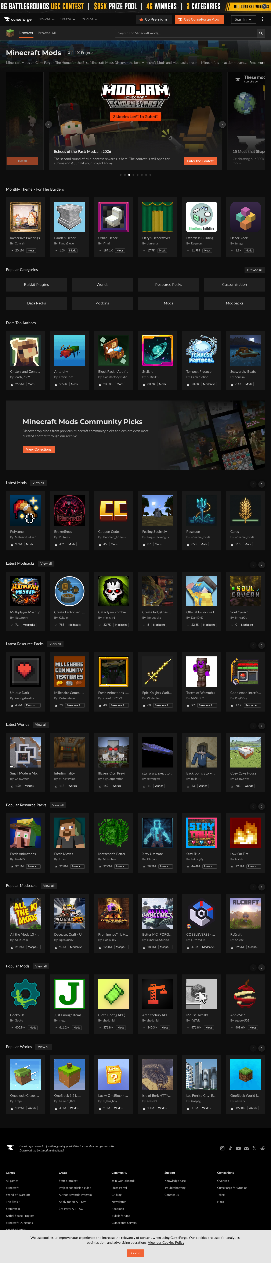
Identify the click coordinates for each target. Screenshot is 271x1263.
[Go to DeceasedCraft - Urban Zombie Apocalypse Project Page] (69, 923)
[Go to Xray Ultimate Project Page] (157, 843)
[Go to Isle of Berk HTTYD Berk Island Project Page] (157, 1084)
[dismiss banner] (264, 6)
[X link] (254, 1148)
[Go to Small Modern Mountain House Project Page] (25, 762)
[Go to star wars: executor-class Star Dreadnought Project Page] (157, 762)
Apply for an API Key (72, 1201)
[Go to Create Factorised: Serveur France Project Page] (69, 601)
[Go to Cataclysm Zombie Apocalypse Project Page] (113, 601)
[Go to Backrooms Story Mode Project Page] (201, 762)
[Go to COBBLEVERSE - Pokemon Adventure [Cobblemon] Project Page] (201, 923)
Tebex (221, 1194)
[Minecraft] (10, 33)
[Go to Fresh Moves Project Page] (69, 843)
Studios (86, 19)
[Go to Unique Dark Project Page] (25, 682)
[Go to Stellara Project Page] (157, 360)
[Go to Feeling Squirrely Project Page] (157, 520)
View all (38, 483)
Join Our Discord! (123, 1180)
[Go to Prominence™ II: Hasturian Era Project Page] (113, 923)
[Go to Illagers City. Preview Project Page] (113, 762)
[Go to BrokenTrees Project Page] (69, 520)
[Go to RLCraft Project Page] (245, 923)
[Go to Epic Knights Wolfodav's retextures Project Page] (157, 682)
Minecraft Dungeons (19, 1222)
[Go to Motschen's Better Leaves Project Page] (113, 843)
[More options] (262, 19)
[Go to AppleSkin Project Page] (245, 1004)
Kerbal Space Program (20, 1215)
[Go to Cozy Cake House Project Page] (245, 762)
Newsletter (119, 1201)
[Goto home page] (18, 19)
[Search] (261, 33)
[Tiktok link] (230, 1148)
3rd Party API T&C (71, 1208)
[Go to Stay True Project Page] (201, 843)
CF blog (117, 1194)
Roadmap (118, 1208)
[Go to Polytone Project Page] (25, 520)
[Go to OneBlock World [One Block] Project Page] (245, 1084)
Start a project (68, 1180)
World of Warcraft (18, 1194)
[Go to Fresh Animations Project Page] (25, 843)
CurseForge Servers (124, 1222)
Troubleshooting (175, 1187)
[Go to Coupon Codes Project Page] (113, 520)
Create (65, 19)
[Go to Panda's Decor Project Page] (69, 227)
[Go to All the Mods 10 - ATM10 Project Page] (25, 923)
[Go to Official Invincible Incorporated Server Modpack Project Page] (201, 601)
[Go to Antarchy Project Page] (69, 360)
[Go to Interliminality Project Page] (69, 762)
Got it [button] (135, 1253)
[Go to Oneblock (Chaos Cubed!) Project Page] (25, 1084)
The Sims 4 (13, 1201)
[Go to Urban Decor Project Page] (113, 227)
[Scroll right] (261, 484)
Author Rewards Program (75, 1194)
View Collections (38, 449)
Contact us (172, 1194)
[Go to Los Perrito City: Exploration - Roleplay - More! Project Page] (201, 1084)
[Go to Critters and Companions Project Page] (25, 360)
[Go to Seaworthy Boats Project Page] (245, 360)
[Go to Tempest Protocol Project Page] (201, 360)
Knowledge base (175, 1180)
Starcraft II (13, 1208)
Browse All (47, 33)
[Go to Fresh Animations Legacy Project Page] (113, 682)
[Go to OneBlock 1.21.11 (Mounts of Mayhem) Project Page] (69, 1084)
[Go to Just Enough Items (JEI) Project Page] (69, 1004)
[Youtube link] (238, 1148)
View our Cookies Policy (166, 1242)
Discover (26, 33)
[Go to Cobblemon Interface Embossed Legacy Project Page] (245, 682)
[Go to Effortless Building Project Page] (201, 227)
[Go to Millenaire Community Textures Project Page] (69, 682)
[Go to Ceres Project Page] (245, 520)
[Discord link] (246, 1148)
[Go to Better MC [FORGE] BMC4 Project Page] (157, 923)
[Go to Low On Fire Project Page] (245, 843)
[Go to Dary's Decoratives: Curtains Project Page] (157, 227)
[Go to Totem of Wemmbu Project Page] (201, 682)
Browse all (255, 270)
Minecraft (12, 1187)
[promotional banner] (135, 6)
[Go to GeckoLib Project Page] (25, 1004)
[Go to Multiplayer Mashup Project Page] (25, 601)
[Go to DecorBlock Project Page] (245, 227)
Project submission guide (75, 1187)
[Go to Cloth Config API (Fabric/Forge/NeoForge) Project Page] (113, 1004)
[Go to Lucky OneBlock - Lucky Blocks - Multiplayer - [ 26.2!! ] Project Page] (113, 1084)
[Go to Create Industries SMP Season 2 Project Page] (157, 601)
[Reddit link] (262, 1148)
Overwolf (223, 1180)
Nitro (220, 1201)
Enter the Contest (200, 161)
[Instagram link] (222, 1148)
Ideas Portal (119, 1187)
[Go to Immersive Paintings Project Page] (25, 227)
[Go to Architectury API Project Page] (157, 1004)
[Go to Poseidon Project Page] (201, 520)
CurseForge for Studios (232, 1187)
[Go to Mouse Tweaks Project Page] (201, 1004)
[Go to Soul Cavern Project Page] (245, 601)
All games (12, 1180)
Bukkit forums (121, 1215)
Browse (44, 19)
